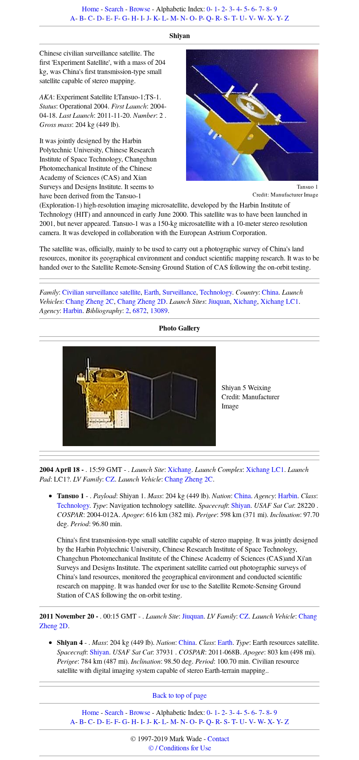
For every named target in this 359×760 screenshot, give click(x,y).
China (270, 291)
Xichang (245, 301)
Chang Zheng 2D (141, 301)
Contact (218, 738)
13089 (159, 310)
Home (90, 8)
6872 (140, 310)
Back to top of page (179, 695)
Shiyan (240, 505)
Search (114, 8)
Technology (216, 291)
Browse (139, 8)
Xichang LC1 (279, 301)
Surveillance (179, 291)
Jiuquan (219, 301)
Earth (151, 291)
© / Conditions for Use (179, 747)
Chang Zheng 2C (90, 301)
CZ (110, 478)
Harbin (72, 310)
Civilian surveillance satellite (101, 291)
